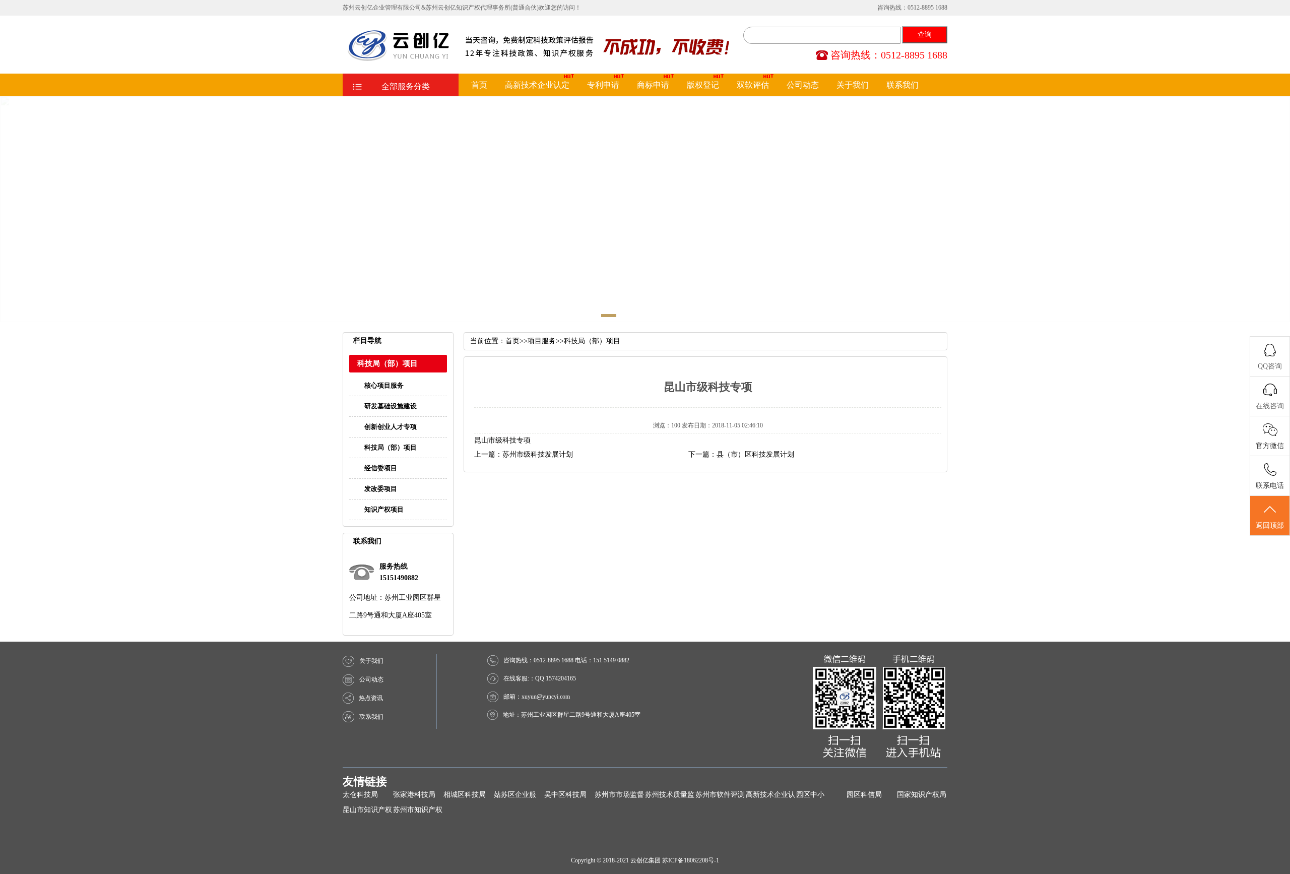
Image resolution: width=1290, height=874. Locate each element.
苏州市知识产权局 (417, 812)
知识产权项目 (384, 509)
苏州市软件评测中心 (720, 796)
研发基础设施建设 (390, 406)
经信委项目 (380, 468)
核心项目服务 (384, 385)
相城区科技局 (464, 794)
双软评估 (753, 85)
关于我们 (852, 85)
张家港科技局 (414, 794)
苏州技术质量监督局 (669, 796)
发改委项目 (380, 488)
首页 (479, 85)
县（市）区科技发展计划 (755, 454)
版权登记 (703, 85)
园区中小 (810, 794)
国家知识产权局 (921, 794)
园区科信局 (864, 794)
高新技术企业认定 (537, 85)
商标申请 (653, 85)
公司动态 (803, 85)
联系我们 (902, 85)
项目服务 (542, 341)
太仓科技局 (360, 794)
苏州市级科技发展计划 (537, 454)
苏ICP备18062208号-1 (690, 860)
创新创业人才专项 (390, 426)
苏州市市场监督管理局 (619, 796)
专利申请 (603, 85)
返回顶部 (1270, 525)
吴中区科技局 (565, 794)
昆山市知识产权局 (367, 812)
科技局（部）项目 (390, 447)
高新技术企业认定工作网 (770, 796)
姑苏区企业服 (515, 794)
